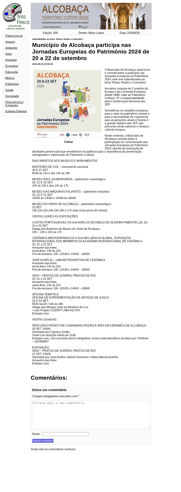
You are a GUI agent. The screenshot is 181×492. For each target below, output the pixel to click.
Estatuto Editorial (16, 111)
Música (9, 78)
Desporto (11, 59)
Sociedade (12, 96)
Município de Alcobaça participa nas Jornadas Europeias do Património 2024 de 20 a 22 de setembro (90, 51)
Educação (11, 72)
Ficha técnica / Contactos (14, 104)
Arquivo (10, 41)
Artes (8, 53)
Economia (11, 66)
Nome (36, 433)
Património (12, 84)
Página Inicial (13, 35)
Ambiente (11, 47)
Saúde (9, 90)
